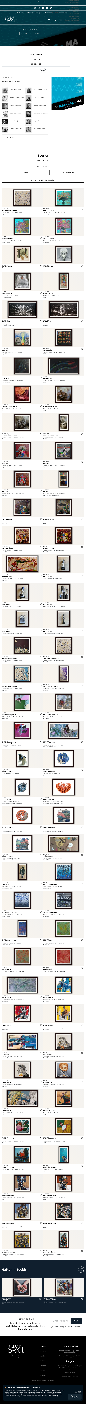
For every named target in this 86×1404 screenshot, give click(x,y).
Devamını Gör (9, 138)
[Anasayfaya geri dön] (11, 19)
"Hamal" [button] (4, 1197)
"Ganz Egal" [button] (46, 716)
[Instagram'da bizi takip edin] (39, 8)
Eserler (37, 33)
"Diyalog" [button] (45, 408)
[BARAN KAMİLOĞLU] (28, 114)
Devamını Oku (7, 78)
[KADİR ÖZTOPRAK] (5, 98)
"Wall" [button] (3, 745)
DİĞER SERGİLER (43, 71)
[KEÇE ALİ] (28, 121)
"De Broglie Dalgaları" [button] (7, 324)
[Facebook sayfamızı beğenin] (47, 8)
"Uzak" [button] (4, 773)
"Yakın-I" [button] (4, 858)
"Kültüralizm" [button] (47, 295)
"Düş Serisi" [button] (46, 1056)
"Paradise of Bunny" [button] (48, 745)
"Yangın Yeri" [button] (5, 943)
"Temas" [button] (4, 801)
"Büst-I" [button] (4, 606)
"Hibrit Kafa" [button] (46, 269)
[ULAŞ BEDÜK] (5, 114)
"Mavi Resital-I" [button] (6, 914)
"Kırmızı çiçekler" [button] (48, 240)
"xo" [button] (44, 858)
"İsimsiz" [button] (4, 212)
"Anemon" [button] (46, 971)
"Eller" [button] (3, 269)
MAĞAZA (43, 1366)
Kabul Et (78, 1392)
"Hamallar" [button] (5, 1226)
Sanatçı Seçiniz (42, 160)
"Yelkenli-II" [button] (46, 465)
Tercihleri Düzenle (74, 1397)
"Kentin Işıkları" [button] (47, 914)
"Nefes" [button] (4, 830)
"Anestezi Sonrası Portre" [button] (8, 295)
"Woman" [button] (4, 716)
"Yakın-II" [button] (45, 830)
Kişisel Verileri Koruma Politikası (43, 1380)
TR (38, 1)
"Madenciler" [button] (46, 1226)
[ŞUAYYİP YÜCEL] (5, 106)
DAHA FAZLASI (81, 1269)
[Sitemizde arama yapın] (55, 20)
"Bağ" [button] (44, 773)
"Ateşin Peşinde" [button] (6, 380)
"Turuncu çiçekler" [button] (48, 212)
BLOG (43, 1371)
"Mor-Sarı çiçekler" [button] (7, 240)
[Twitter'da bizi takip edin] (51, 8)
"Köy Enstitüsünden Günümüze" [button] (52, 493)
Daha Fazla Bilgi (53, 1396)
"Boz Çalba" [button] (5, 971)
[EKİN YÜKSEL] (28, 129)
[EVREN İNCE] (5, 121)
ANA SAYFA (43, 1351)
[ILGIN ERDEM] (5, 90)
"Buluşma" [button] (46, 801)
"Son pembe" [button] (5, 886)
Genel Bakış (24, 33)
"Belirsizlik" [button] (46, 324)
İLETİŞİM (43, 1375)
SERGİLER (43, 1356)
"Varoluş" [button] (4, 408)
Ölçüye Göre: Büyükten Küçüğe (42, 180)
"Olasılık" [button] (45, 352)
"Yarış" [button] (45, 380)
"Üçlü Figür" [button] (46, 606)
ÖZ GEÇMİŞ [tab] (36, 64)
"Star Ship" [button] (5, 352)
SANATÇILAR (43, 1361)
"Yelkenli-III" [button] (5, 465)
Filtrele (25, 172)
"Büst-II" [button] (45, 578)
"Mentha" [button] (45, 943)
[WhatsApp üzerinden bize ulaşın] (35, 8)
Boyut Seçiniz (42, 166)
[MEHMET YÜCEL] (28, 106)
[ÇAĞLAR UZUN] (28, 98)
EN (44, 1)
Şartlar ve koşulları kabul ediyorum (67, 1327)
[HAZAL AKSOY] (5, 129)
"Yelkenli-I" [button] (5, 493)
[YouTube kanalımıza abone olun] (43, 8)
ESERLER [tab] (36, 59)
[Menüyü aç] (61, 20)
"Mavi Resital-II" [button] (47, 886)
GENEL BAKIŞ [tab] (36, 54)
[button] (22, 198)
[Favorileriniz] (49, 20)
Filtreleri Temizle (68, 172)
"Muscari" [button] (4, 999)
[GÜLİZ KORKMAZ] (28, 90)
